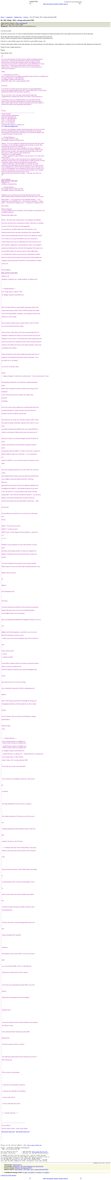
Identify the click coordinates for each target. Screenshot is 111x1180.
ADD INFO (56, 4)
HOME (44, 4)
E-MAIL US (65, 4)
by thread (31, 1172)
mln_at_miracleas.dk (21, 23)
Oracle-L (26, 17)
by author (46, 1172)
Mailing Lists (18, 17)
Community (9, 17)
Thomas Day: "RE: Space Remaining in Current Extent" (28, 1166)
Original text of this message (8, 1175)
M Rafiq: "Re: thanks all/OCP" (23, 1168)
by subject (39, 1172)
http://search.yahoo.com (8, 1131)
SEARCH (61, 4)
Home (2, 17)
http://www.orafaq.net (34, 1145)
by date (25, 1172)
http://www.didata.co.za (11, 126)
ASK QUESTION (50, 4)
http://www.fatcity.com (39, 1151)
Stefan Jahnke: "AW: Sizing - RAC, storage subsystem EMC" (32, 1169)
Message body (17, 1165)
